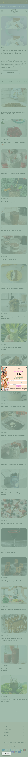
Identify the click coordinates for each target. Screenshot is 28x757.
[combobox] (11, 384)
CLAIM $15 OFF (18, 386)
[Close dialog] (26, 367)
